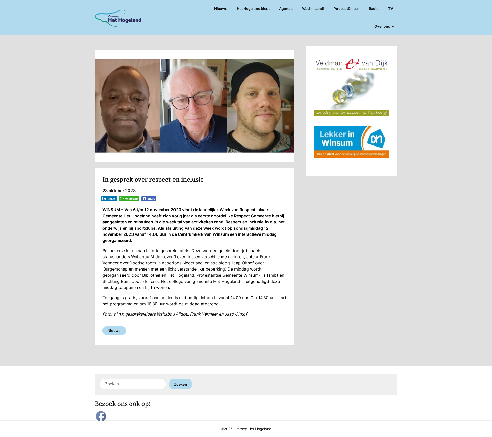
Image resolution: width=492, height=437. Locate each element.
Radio (374, 8)
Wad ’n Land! (313, 8)
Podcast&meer (346, 8)
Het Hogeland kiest (253, 8)
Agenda (286, 8)
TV (390, 8)
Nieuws (220, 8)
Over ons (382, 26)
